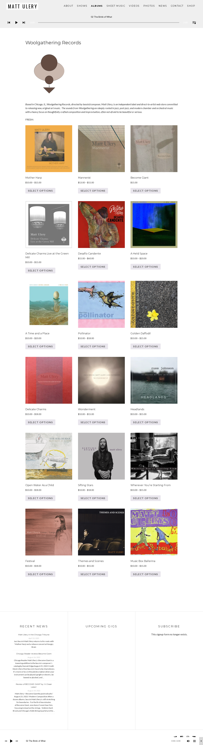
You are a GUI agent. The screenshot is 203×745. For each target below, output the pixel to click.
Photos (149, 5)
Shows (82, 5)
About (68, 5)
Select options (40, 190)
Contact (177, 5)
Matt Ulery (23, 6)
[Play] (15, 26)
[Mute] (188, 741)
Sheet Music (116, 5)
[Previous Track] (8, 26)
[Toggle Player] (201, 741)
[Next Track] (22, 26)
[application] (101, 20)
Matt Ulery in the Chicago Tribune (33, 634)
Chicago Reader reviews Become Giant (34, 653)
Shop (191, 5)
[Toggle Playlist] (193, 26)
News (163, 5)
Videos (134, 5)
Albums (97, 5)
